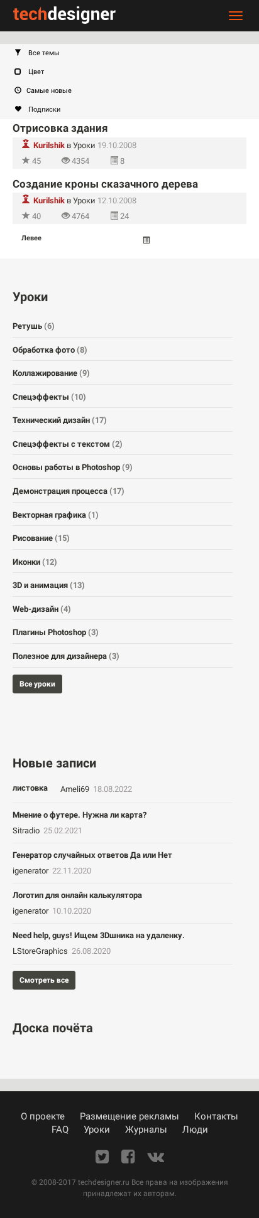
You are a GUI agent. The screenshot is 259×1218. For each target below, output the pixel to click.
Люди (195, 1129)
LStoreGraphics (41, 951)
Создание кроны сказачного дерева (105, 184)
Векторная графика (56, 515)
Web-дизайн (42, 609)
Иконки (35, 562)
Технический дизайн (60, 420)
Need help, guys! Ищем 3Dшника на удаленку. (99, 935)
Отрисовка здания (60, 128)
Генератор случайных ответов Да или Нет (92, 855)
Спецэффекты (49, 397)
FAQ (60, 1129)
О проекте (43, 1116)
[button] (136, 53)
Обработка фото (50, 350)
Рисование (41, 538)
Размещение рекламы (129, 1116)
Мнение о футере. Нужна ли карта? (79, 815)
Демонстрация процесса (68, 491)
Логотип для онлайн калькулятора (77, 895)
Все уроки (37, 684)
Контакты (216, 1116)
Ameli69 (75, 789)
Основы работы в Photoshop (73, 467)
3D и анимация (49, 585)
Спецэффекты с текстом (68, 444)
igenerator (31, 870)
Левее (31, 238)
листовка (30, 788)
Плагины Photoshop (56, 632)
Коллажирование (51, 373)
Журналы (146, 1129)
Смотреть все (44, 980)
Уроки (84, 145)
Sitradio (27, 830)
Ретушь (34, 326)
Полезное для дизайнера (66, 656)
